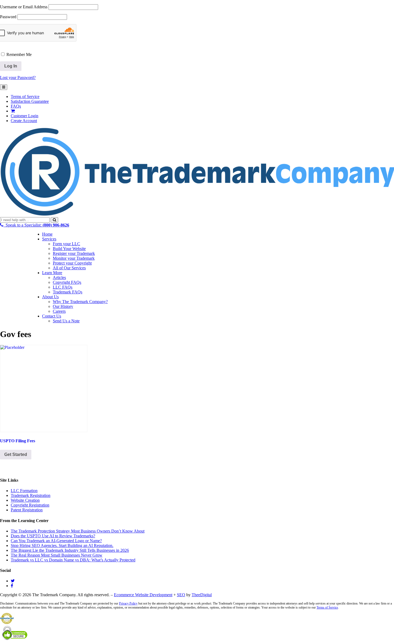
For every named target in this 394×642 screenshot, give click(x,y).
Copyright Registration (30, 505)
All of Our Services (69, 268)
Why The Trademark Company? (80, 301)
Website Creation (25, 500)
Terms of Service (25, 96)
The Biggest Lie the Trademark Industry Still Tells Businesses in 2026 (70, 550)
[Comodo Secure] (15, 639)
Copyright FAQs (67, 282)
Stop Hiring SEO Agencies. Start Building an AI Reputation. (62, 545)
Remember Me (18, 54)
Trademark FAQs (67, 292)
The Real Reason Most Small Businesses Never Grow (56, 555)
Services (49, 239)
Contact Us (51, 316)
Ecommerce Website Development (143, 594)
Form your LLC (66, 243)
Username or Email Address (23, 7)
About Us (50, 296)
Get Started (15, 454)
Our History (63, 306)
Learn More (52, 272)
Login (24, 116)
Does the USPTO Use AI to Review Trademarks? (53, 536)
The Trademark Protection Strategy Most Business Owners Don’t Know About (77, 531)
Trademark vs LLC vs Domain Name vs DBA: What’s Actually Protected (73, 560)
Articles (59, 277)
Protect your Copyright (72, 263)
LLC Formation (24, 490)
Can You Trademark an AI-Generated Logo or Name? (56, 540)
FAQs (16, 106)
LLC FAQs (62, 287)
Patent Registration (27, 510)
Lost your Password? (18, 77)
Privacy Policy (128, 603)
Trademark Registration (30, 495)
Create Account (24, 120)
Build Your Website (69, 248)
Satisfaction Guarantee (30, 101)
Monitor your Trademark (74, 258)
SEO (181, 594)
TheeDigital (202, 594)
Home (47, 234)
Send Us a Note (66, 321)
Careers (59, 311)
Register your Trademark (74, 253)
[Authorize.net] (7, 622)
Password (8, 16)
